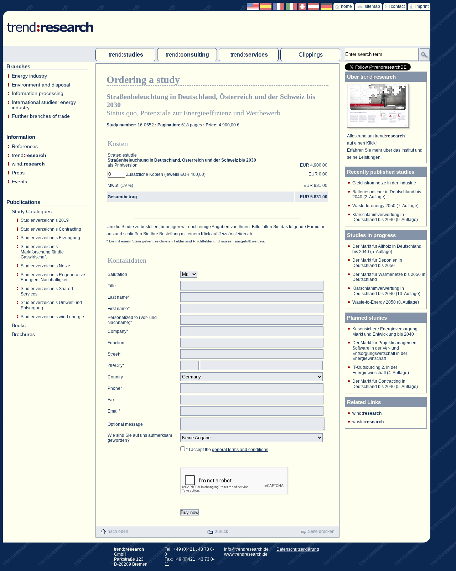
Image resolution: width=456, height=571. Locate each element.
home (346, 6)
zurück (221, 531)
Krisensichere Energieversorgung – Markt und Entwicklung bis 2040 (386, 331)
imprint (422, 6)
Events (19, 181)
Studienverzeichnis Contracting (51, 229)
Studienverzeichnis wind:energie (52, 316)
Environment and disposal (41, 85)
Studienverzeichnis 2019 (45, 220)
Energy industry (29, 76)
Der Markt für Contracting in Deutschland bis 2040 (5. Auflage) (385, 384)
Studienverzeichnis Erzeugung (50, 237)
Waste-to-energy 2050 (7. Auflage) (385, 205)
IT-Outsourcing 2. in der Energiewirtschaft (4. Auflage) (380, 370)
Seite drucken (321, 531)
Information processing (37, 93)
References (25, 146)
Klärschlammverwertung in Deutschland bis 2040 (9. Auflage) (385, 217)
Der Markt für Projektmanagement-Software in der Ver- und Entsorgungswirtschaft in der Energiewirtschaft (385, 350)
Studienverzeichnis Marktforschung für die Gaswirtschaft (42, 252)
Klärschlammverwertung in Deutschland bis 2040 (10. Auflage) (386, 291)
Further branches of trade (41, 116)
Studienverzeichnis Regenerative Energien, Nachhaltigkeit (53, 277)
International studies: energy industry (44, 105)
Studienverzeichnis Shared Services (47, 291)
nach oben (118, 531)
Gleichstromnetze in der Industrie (384, 182)
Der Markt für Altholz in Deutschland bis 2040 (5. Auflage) (386, 249)
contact (398, 6)
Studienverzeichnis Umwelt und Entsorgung (51, 305)
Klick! (371, 143)
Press (18, 173)
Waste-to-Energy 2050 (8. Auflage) (385, 302)
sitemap (372, 6)
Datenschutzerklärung (297, 549)
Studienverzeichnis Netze (45, 265)
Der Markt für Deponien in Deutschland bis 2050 (377, 263)
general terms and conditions (240, 449)
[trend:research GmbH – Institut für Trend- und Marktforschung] (47, 21)
